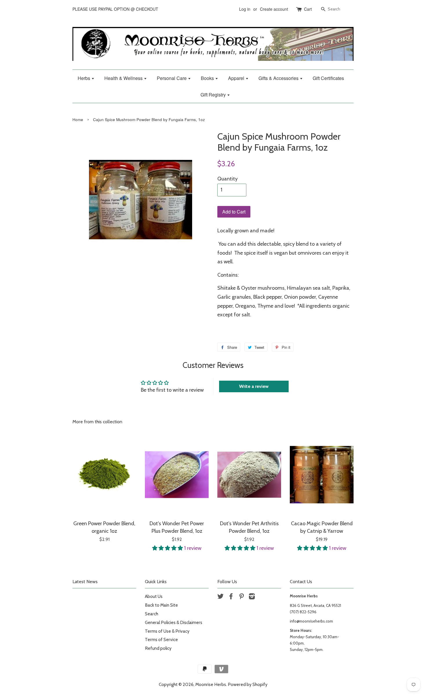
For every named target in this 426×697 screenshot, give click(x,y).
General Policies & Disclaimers (173, 622)
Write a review (254, 386)
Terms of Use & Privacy (167, 631)
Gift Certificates (328, 78)
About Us (154, 596)
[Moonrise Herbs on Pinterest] (241, 597)
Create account (274, 9)
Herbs (84, 78)
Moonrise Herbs (210, 684)
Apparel (236, 78)
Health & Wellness (124, 78)
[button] (168, 548)
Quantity (227, 179)
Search (151, 613)
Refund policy (158, 648)
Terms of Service (161, 639)
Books (208, 78)
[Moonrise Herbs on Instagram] (252, 597)
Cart (308, 9)
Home (77, 119)
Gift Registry (214, 94)
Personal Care (172, 78)
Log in (244, 9)
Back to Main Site (161, 605)
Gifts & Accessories (279, 78)
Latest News (85, 581)
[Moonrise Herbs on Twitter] (220, 597)
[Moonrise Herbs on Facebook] (231, 597)
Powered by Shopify (247, 684)
